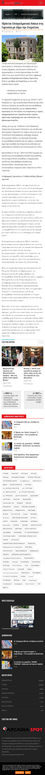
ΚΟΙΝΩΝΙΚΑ (24, 521)
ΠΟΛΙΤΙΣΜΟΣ (25, 562)
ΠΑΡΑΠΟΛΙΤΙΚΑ (8, 551)
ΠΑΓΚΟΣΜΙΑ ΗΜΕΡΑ (9, 536)
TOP (15, 14)
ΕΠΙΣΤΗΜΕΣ (31, 510)
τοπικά (30, 577)
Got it (28, 772)
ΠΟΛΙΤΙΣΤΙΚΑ (36, 562)
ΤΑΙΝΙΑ (29, 569)
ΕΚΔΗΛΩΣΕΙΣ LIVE (8, 503)
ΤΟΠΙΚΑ (23, 577)
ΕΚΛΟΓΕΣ (28, 503)
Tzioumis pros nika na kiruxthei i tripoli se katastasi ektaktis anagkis (33, 398)
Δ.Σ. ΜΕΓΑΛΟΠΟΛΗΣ (9, 492)
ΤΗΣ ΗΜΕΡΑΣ (36, 573)
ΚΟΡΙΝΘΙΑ (34, 521)
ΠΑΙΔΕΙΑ (5, 540)
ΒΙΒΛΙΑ (5, 485)
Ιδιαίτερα (6, 518)
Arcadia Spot (7, 584)
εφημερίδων (16, 628)
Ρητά (26, 566)
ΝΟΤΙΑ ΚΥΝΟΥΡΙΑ (30, 529)
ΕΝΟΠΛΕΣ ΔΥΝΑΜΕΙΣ (28, 507)
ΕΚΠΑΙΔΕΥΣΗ (7, 507)
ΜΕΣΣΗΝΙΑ (18, 529)
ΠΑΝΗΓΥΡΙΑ (31, 544)
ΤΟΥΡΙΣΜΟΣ (7, 580)
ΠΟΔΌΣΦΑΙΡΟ (29, 558)
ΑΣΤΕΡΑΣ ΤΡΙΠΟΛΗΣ (34, 477)
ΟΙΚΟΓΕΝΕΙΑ (7, 532)
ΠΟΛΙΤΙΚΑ (6, 562)
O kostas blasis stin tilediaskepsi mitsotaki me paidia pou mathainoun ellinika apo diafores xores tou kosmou (11, 400)
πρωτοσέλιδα (6, 628)
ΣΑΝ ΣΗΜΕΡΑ (35, 566)
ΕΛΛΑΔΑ (16, 507)
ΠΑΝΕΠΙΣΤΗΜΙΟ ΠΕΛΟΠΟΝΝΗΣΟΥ (14, 544)
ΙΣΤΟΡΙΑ (33, 518)
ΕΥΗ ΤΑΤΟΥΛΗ (15, 514)
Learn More (19, 772)
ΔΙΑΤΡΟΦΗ (6, 499)
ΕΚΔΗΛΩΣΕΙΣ (27, 499)
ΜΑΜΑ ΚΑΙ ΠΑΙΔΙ (36, 525)
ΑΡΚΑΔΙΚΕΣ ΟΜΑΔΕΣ (18, 477)
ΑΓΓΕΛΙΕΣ (6, 474)
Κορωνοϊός (6, 525)
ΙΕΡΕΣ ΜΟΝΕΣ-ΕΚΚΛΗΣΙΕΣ (20, 518)
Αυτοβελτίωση (25, 481)
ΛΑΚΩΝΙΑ (25, 525)
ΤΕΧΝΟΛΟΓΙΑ (25, 573)
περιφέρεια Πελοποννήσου (12, 558)
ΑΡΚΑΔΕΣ (34, 474)
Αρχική (7, 14)
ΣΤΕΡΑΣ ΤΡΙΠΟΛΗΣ (9, 569)
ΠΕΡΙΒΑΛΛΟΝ (34, 551)
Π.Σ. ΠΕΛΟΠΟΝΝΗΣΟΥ (32, 532)
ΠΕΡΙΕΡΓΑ (6, 555)
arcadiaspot (18, 584)
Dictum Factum (30, 584)
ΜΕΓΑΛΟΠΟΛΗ (7, 529)
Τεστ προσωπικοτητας (10, 573)
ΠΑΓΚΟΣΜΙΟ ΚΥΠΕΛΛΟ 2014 (27, 536)
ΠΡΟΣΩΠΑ (6, 566)
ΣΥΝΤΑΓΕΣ (21, 569)
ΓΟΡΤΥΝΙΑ (28, 485)
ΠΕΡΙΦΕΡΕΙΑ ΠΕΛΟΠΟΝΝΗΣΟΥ (21, 555)
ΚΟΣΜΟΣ (16, 525)
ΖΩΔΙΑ (25, 514)
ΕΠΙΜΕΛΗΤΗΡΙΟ (20, 510)
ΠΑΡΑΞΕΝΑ (28, 547)
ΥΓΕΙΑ (24, 580)
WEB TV (5, 588)
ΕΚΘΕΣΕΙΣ (20, 503)
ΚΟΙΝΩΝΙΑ (14, 521)
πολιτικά (15, 562)
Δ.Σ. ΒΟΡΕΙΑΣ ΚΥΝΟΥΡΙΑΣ (11, 488)
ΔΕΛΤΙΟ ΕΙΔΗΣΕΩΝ (21, 496)
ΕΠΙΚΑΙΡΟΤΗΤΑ (7, 510)
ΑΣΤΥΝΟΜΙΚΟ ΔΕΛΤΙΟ (10, 481)
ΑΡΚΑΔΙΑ (6, 477)
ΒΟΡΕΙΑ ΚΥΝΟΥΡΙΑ (16, 485)
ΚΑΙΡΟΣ (5, 521)
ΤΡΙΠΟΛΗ (17, 580)
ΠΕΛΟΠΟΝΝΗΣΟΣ (21, 551)
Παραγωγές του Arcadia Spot (12, 547)
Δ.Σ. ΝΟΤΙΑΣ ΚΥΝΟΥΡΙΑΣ (27, 492)
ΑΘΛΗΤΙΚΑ (14, 474)
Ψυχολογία (32, 580)
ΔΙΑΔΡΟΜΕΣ (34, 496)
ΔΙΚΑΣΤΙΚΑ (16, 499)
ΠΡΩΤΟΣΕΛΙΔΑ (17, 566)
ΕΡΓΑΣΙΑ (5, 514)
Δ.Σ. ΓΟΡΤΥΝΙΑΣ (27, 488)
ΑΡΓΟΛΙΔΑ (24, 474)
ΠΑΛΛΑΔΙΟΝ (15, 540)
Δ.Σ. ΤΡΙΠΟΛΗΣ (7, 496)
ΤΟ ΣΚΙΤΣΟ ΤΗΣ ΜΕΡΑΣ (10, 577)
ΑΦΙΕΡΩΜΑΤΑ (36, 481)
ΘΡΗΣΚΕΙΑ (33, 514)
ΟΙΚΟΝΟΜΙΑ (18, 532)
